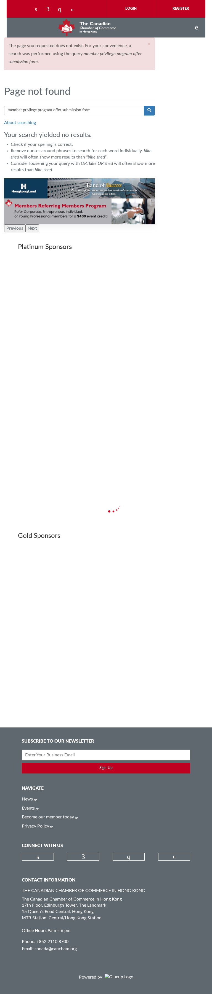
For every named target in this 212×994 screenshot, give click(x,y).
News (27, 799)
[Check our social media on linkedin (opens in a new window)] (39, 9)
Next (32, 228)
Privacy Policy (35, 826)
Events (28, 808)
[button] (149, 44)
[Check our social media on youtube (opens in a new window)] (74, 9)
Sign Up (106, 768)
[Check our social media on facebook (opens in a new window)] (50, 9)
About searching (20, 122)
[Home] (87, 27)
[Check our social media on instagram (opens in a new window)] (62, 9)
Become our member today (48, 817)
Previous (14, 228)
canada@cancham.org (56, 949)
